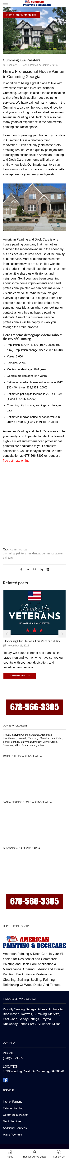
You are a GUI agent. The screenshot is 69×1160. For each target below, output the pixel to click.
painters (8, 557)
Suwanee (44, 1024)
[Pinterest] (34, 570)
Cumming (40, 1014)
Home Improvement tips (21, 14)
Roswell (26, 1014)
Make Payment (12, 1134)
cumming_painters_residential (21, 553)
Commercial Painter (15, 1114)
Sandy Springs (29, 1019)
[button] (7, 634)
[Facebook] (22, 570)
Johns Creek (27, 1024)
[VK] (28, 570)
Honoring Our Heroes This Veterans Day (31, 641)
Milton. (56, 1024)
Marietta (53, 1014)
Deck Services (12, 1121)
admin (46, 65)
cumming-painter (52, 553)
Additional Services (15, 1128)
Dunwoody (10, 1024)
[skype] (46, 570)
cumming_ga (18, 549)
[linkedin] (41, 570)
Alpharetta (56, 1009)
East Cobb (10, 1019)
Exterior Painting (13, 1108)
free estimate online (16, 460)
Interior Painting (12, 1101)
